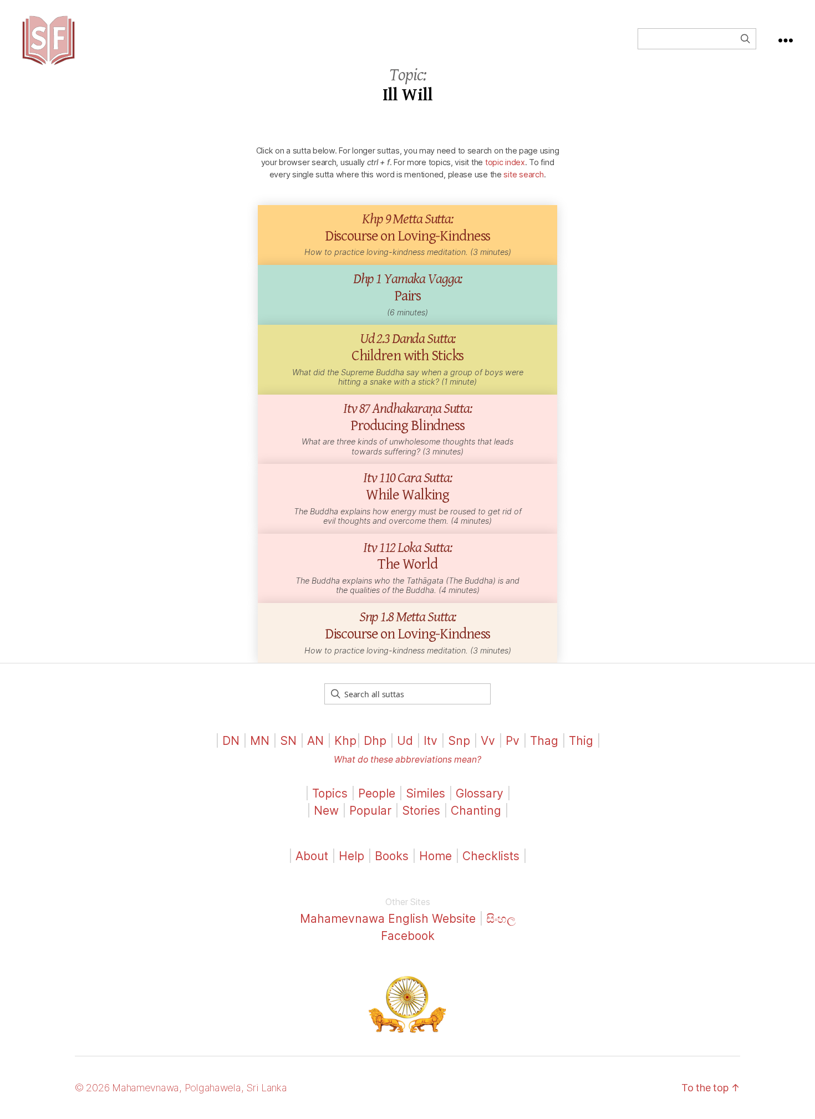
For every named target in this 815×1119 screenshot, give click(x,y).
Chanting (476, 810)
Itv (430, 741)
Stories (421, 810)
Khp (345, 741)
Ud (405, 741)
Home (435, 856)
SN (288, 741)
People (376, 793)
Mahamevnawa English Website (388, 919)
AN (315, 741)
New (326, 810)
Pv (512, 741)
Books (392, 856)
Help (351, 856)
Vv (488, 741)
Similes (425, 793)
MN (259, 741)
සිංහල (501, 919)
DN (231, 741)
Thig (581, 741)
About (314, 856)
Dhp (375, 741)
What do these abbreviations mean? (407, 759)
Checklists (490, 856)
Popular (370, 810)
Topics (330, 793)
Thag (544, 741)
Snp (459, 741)
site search (523, 174)
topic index (505, 162)
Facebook (408, 936)
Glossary (479, 793)
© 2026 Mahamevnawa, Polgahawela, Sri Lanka (181, 1088)
